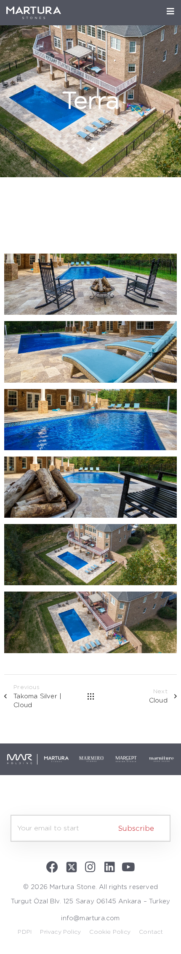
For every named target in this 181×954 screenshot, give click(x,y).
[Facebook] (53, 867)
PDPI (25, 932)
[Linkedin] (109, 867)
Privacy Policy (60, 932)
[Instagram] (90, 867)
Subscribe (136, 828)
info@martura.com (90, 918)
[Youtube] (128, 867)
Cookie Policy (109, 932)
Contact (151, 932)
